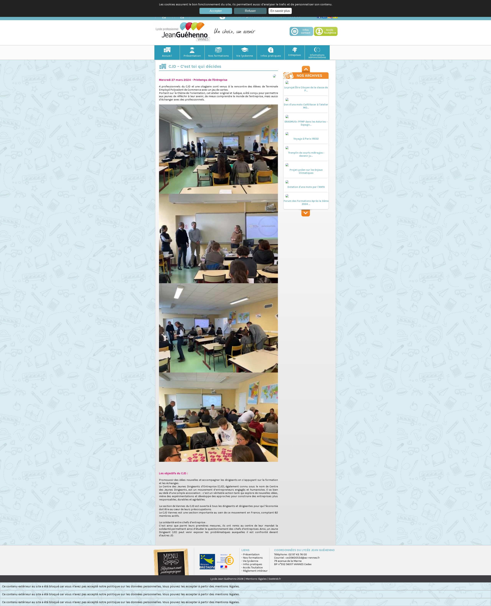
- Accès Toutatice (252, 567)
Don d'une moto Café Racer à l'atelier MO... (306, 106)
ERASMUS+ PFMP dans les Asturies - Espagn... (306, 123)
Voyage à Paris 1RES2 (306, 138)
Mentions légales (256, 578)
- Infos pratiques (251, 564)
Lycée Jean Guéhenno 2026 (227, 578)
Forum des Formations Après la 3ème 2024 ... (306, 202)
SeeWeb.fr (275, 578)
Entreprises (294, 55)
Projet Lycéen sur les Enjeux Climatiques (306, 171)
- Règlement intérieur (254, 570)
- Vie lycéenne (249, 561)
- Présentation (250, 554)
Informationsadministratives (317, 56)
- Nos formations (252, 557)
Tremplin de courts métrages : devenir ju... (306, 154)
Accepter (216, 10)
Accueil (167, 55)
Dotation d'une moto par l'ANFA (306, 186)
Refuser (250, 10)
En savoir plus (280, 10)
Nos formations (218, 55)
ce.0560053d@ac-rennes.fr (303, 557)
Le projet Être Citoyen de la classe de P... (306, 89)
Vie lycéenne (244, 55)
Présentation (192, 55)
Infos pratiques (270, 55)
